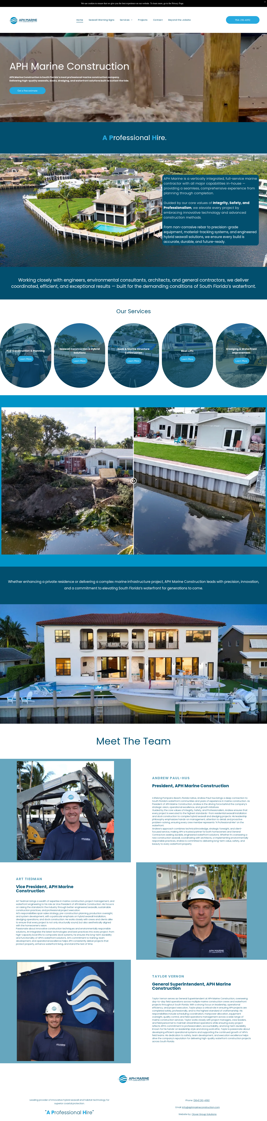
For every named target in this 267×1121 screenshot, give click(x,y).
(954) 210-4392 (201, 1100)
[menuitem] (80, 19)
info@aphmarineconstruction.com (201, 1107)
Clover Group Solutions (204, 1114)
